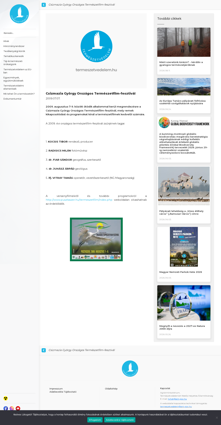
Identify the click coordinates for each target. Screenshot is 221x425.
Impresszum (56, 388)
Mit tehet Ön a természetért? (19, 93)
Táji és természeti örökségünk (13, 63)
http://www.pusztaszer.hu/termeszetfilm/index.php (79, 199)
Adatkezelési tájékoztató (120, 419)
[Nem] (216, 417)
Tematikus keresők (13, 56)
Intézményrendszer (14, 46)
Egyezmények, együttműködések (13, 79)
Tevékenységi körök (14, 51)
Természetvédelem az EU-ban (17, 71)
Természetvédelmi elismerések (13, 87)
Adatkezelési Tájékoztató (63, 391)
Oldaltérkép (111, 388)
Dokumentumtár (12, 98)
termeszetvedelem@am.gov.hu (176, 406)
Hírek (6, 41)
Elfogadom (95, 419)
